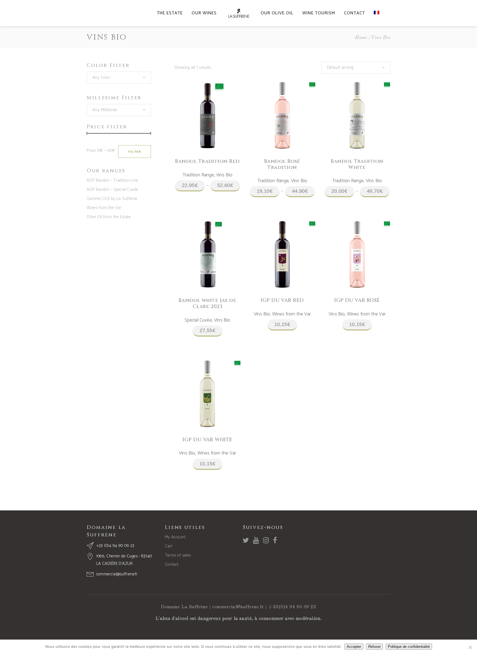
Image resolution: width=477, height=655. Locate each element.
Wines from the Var (104, 207)
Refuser (374, 646)
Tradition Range (198, 175)
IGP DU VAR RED (282, 300)
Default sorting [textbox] (340, 67)
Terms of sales (178, 555)
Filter (134, 152)
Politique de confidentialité (409, 646)
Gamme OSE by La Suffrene (112, 198)
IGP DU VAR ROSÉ (357, 300)
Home (361, 37)
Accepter (354, 646)
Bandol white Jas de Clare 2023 (208, 303)
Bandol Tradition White (357, 164)
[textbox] (119, 77)
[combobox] (119, 78)
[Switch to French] (376, 13)
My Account (175, 537)
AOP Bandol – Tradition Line (112, 180)
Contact (172, 564)
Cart (169, 546)
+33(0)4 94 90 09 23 (292, 607)
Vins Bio (224, 175)
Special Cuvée (198, 320)
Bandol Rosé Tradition (282, 164)
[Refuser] (470, 647)
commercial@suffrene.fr (238, 607)
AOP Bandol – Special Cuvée (112, 189)
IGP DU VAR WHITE (207, 439)
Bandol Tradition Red (207, 161)
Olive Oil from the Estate (109, 216)
